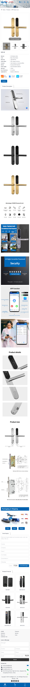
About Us (3, 635)
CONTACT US (4, 636)
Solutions (3, 633)
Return (21, 528)
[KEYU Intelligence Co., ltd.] (7, 3)
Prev (8, 528)
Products (8, 9)
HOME (2, 631)
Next (14, 528)
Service (16, 633)
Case (16, 635)
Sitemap (13, 678)
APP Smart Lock (15, 9)
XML (17, 678)
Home (4, 9)
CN (21, 2)
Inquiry (4, 81)
